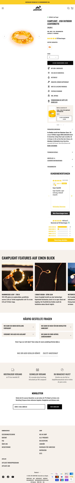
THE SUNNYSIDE (34, 476)
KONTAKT (4, 437)
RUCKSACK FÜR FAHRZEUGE (47, 447)
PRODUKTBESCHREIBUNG (53, 129)
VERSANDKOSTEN (51, 167)
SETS (40, 453)
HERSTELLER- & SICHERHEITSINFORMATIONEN (54, 159)
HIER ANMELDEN (54, 407)
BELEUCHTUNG (43, 441)
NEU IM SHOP (43, 434)
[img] (57, 180)
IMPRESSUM (29, 478)
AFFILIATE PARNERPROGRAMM (10, 463)
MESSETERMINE (6, 447)
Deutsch (36, 472)
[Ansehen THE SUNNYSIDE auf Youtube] (12, 477)
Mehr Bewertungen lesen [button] (60, 213)
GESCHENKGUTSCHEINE (8, 434)
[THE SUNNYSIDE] (37, 8)
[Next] (39, 36)
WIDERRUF (45, 478)
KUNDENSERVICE (6, 430)
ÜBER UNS (5, 444)
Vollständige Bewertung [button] (59, 207)
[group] (37, 2)
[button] (68, 8)
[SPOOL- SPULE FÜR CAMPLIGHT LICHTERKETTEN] (52, 114)
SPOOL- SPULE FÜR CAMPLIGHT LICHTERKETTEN (63, 110)
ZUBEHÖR (42, 444)
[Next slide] (71, 196)
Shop (40, 430)
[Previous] (4, 36)
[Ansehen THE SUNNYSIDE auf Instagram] (3, 477)
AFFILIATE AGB (6, 466)
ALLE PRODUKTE (43, 437)
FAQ (57, 342)
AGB (34, 478)
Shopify (46, 476)
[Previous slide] (48, 196)
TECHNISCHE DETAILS (52, 152)
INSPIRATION (42, 450)
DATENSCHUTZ (39, 478)
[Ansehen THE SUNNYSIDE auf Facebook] (8, 477)
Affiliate (4, 459)
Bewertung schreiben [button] (60, 240)
